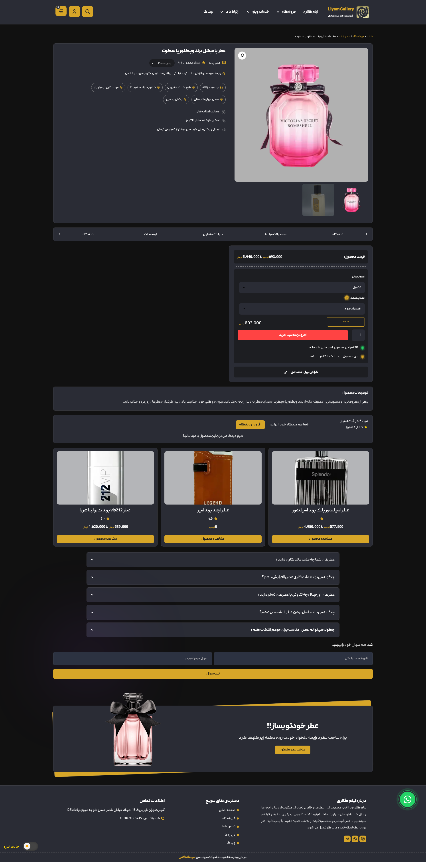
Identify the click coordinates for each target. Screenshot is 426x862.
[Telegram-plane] (347, 839)
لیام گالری (310, 12)
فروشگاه (289, 12)
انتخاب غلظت (357, 298)
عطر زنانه (344, 36)
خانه (370, 36)
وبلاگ (208, 12)
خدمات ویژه (260, 12)
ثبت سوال (213, 673)
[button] (242, 56)
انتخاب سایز (358, 277)
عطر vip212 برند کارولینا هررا (321, 510)
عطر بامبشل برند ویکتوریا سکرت (213, 510)
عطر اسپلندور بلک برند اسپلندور (105, 510)
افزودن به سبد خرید (292, 335)
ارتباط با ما (232, 12)
